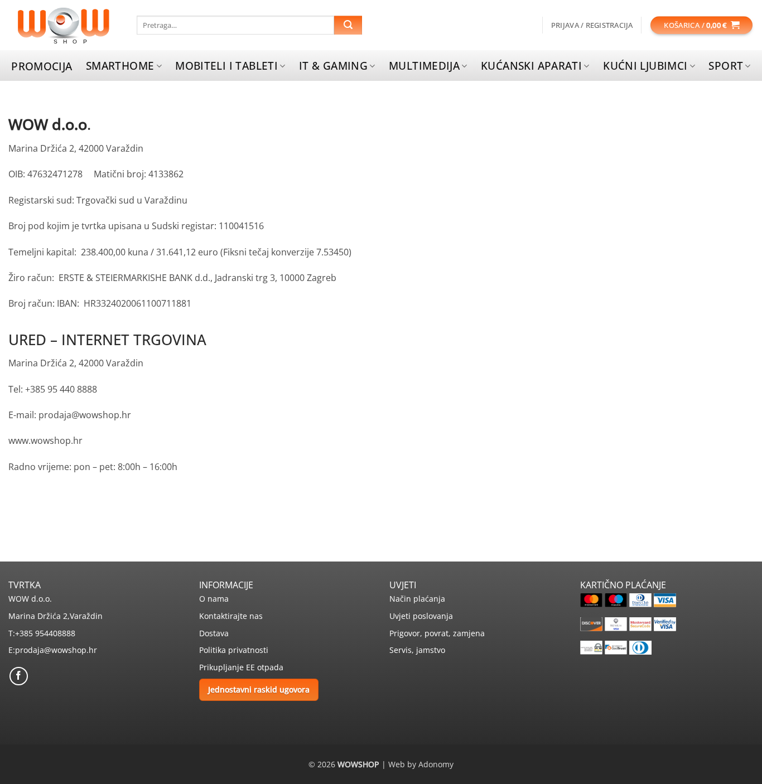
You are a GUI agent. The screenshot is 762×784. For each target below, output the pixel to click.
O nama (214, 598)
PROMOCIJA (41, 66)
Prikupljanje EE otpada (241, 667)
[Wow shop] (64, 25)
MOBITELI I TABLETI (226, 65)
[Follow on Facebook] (18, 676)
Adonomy (436, 764)
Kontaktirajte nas (231, 616)
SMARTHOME (120, 65)
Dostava (214, 633)
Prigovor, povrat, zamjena (437, 633)
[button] (592, 25)
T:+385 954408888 (41, 633)
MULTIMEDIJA (424, 65)
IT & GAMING (333, 65)
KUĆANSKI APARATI (531, 65)
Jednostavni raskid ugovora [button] (259, 689)
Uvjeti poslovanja (421, 616)
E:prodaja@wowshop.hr (52, 650)
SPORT (725, 65)
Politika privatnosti (233, 650)
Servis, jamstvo (417, 650)
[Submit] (348, 25)
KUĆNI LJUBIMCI (645, 65)
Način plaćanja (417, 598)
